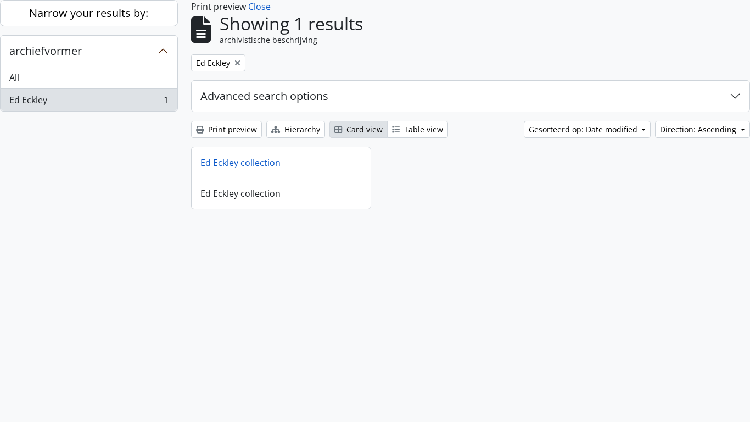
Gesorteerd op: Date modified (584, 129)
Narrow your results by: (88, 12)
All (14, 77)
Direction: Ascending (699, 129)
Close (259, 7)
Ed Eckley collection (240, 163)
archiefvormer (45, 50)
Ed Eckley (89, 102)
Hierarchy (301, 129)
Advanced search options (264, 95)
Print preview (231, 129)
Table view (422, 129)
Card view (363, 129)
